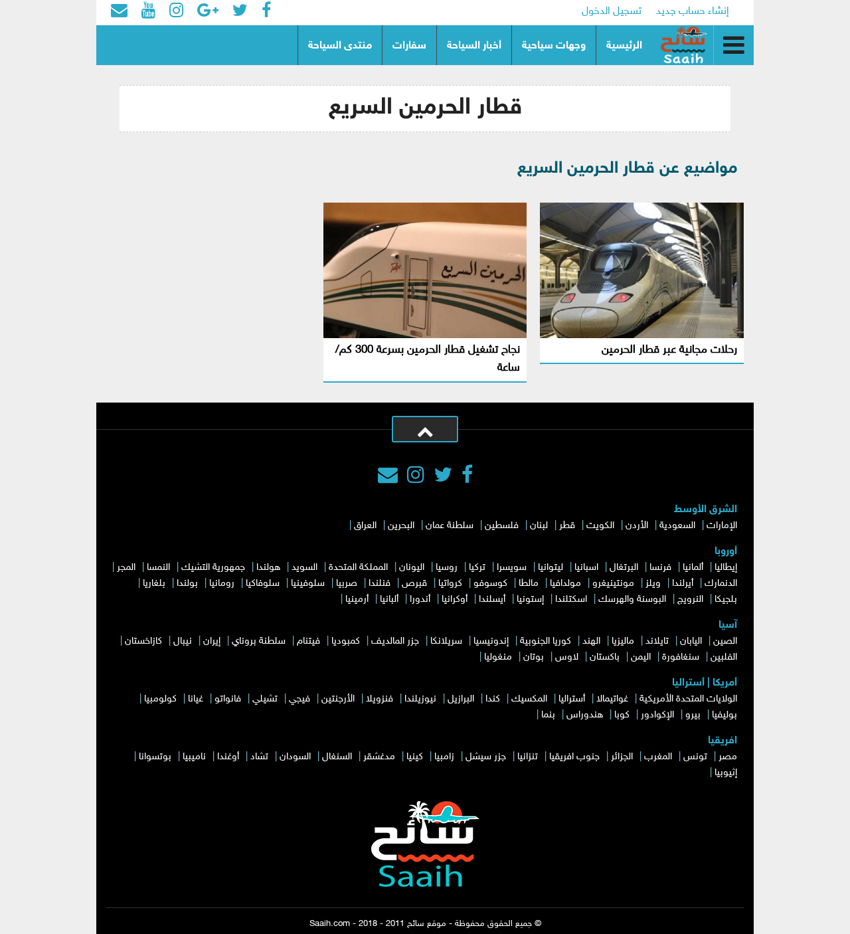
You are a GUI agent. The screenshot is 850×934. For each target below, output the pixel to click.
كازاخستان (143, 641)
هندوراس (584, 715)
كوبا (622, 715)
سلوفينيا (308, 583)
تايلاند (657, 641)
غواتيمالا (612, 699)
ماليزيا (623, 641)
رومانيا (221, 583)
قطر (567, 525)
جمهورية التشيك (213, 567)
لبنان (539, 525)
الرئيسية (624, 46)
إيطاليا (726, 567)
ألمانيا (693, 567)
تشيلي (265, 699)
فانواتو (227, 699)
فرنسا (660, 567)
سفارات (409, 46)
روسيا (447, 567)
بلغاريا (154, 583)
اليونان (411, 567)
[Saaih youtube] (148, 12)
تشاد (259, 757)
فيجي (299, 699)
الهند (591, 641)
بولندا (187, 583)
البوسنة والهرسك (632, 599)
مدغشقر (379, 757)
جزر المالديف (395, 641)
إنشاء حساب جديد (692, 11)
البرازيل (461, 699)
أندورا (420, 599)
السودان (295, 757)
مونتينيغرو (613, 583)
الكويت (600, 525)
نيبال (182, 641)
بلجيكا (726, 599)
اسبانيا (586, 567)
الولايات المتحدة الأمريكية (688, 699)
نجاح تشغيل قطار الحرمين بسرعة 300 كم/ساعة (427, 359)
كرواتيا (450, 583)
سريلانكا (446, 641)
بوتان (533, 657)
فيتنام (308, 641)
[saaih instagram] (176, 12)
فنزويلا (379, 699)
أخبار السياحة (474, 46)
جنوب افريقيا (574, 757)
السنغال (337, 757)
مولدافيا (565, 583)
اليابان (691, 641)
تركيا (477, 567)
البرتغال (624, 567)
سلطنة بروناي (259, 641)
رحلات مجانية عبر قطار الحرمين (669, 350)
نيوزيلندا (420, 699)
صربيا (346, 583)
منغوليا (498, 657)
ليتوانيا (550, 567)
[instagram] (415, 477)
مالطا (529, 583)
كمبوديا (345, 641)
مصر (728, 757)
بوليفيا (724, 715)
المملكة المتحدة (358, 567)
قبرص (414, 583)
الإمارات (722, 525)
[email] (119, 12)
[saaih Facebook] (266, 12)
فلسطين (502, 525)
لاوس (566, 657)
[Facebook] (467, 477)
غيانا (195, 699)
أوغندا (228, 757)
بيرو (693, 715)
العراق (365, 525)
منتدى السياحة (340, 46)
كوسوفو (490, 583)
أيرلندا (682, 583)
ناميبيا (194, 757)
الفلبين (724, 657)
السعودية (677, 525)
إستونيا (530, 599)
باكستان (605, 657)
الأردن (637, 525)
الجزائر (622, 757)
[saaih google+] (208, 12)
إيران (211, 641)
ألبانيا (389, 599)
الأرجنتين (338, 699)
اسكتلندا (571, 599)
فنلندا (379, 583)
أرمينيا (357, 599)
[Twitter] (443, 477)
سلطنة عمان (449, 525)
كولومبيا (160, 699)
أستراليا (571, 699)
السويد (304, 567)
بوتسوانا (155, 757)
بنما (548, 715)
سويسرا (512, 567)
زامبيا (444, 757)
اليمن (641, 657)
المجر (126, 567)
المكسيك (529, 699)
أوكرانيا (455, 599)
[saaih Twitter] (240, 12)
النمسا (158, 567)
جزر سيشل (486, 757)
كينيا (414, 757)
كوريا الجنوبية (545, 641)
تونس (695, 757)
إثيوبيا (726, 773)
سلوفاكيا (263, 583)
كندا (492, 699)
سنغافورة (680, 657)
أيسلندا (492, 599)
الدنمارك (721, 583)
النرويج (690, 599)
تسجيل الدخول (611, 11)
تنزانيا (527, 757)
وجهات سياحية (554, 46)
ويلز (653, 583)
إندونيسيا (491, 641)
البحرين (401, 525)
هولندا (268, 567)
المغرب (658, 757)
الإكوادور (657, 715)
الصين (725, 641)
